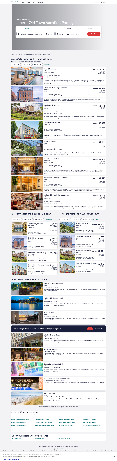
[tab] (26, 28)
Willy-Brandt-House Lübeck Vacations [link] (44, 425)
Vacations (40, 2)
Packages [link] (20, 54)
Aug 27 (50, 34)
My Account (103, 2)
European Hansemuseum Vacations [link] (43, 422)
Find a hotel (94, 34)
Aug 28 (61, 34)
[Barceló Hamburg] (74, 76)
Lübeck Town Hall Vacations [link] (42, 419)
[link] (23, 439)
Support (96, 2)
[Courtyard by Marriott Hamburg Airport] (42, 228)
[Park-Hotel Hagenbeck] (74, 111)
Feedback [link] (76, 446)
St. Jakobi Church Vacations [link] (66, 425)
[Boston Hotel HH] (74, 148)
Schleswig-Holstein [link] (33, 54)
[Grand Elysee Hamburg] (74, 130)
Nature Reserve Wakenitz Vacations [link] (67, 422)
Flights (33, 2)
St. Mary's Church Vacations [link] (89, 419)
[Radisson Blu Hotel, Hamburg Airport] (74, 201)
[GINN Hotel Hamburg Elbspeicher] (74, 94)
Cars (28, 2)
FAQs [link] (55, 446)
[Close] (114, 456)
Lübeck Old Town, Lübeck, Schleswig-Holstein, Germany (32, 34)
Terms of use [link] (44, 446)
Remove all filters (47, 64)
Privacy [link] (39, 446)
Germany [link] (26, 54)
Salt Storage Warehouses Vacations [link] (91, 425)
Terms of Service (15, 459)
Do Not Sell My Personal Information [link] (65, 446)
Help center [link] (50, 446)
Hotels (23, 2)
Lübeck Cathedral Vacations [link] (89, 422)
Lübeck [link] (39, 54)
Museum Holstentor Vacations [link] (66, 419)
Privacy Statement (7, 459)
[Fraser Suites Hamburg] (74, 166)
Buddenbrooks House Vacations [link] (19, 425)
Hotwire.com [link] (14, 54)
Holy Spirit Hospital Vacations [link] (18, 422)
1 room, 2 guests (74, 34)
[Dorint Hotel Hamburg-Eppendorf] (74, 184)
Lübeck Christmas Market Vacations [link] (20, 419)
